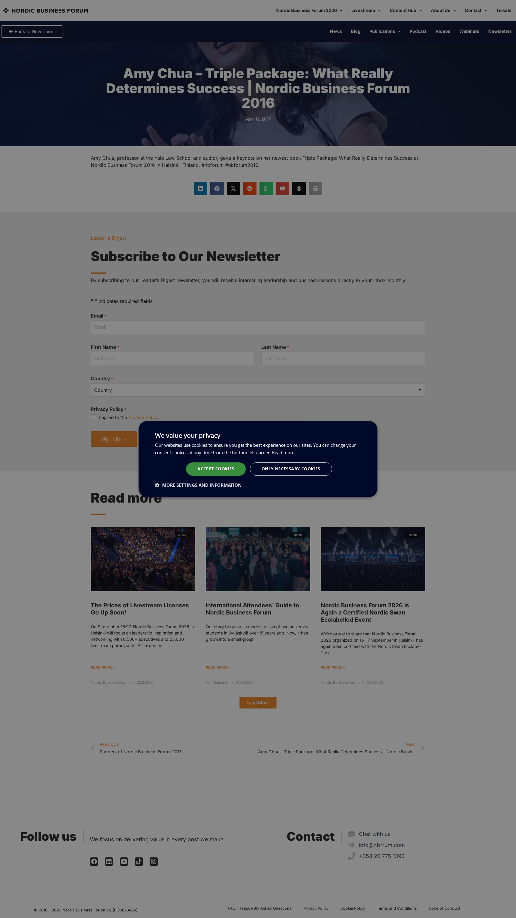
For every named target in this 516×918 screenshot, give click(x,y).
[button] (198, 485)
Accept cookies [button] (215, 469)
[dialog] (258, 459)
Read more (283, 452)
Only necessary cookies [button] (291, 469)
